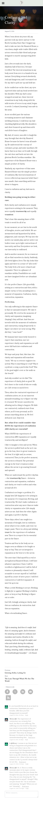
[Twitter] (15, 691)
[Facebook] (7, 691)
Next (6, 676)
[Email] (30, 691)
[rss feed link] (8, 697)
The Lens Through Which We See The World (19, 679)
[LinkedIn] (22, 691)
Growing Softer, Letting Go (15, 673)
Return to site (10, 687)
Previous (7, 670)
